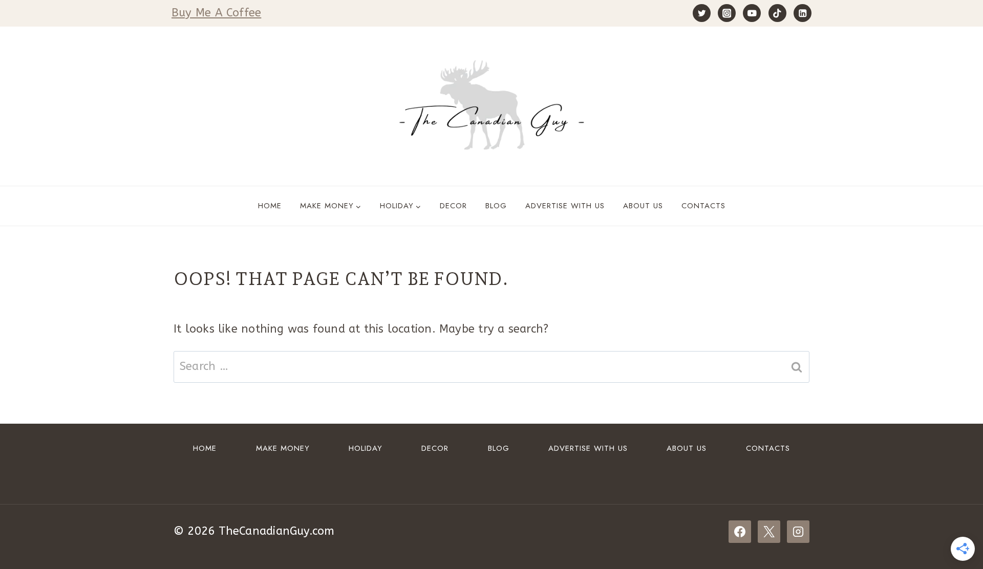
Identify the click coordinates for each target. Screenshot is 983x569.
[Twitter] (702, 13)
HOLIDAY (365, 448)
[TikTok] (777, 13)
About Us (643, 205)
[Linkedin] (802, 13)
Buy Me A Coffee (216, 12)
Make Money (283, 448)
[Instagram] (727, 13)
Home (270, 205)
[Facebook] (740, 531)
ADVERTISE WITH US (565, 205)
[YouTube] (752, 13)
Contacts (703, 205)
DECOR (453, 205)
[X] (769, 531)
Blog (496, 205)
